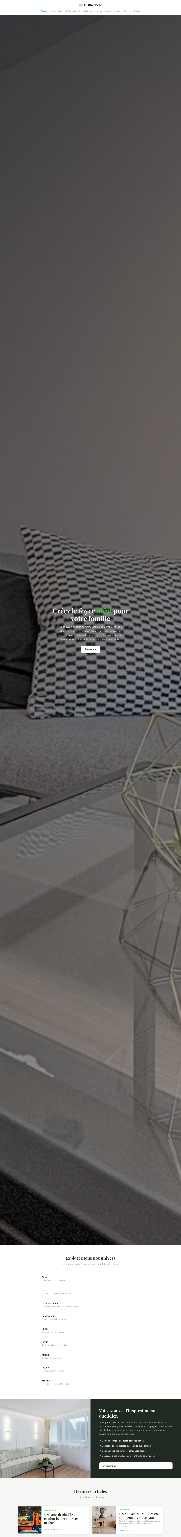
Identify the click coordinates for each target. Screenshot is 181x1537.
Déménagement (73, 11)
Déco (60, 11)
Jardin (108, 11)
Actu (53, 11)
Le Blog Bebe (90, 5)
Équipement (88, 11)
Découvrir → (91, 649)
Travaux (136, 11)
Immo (99, 11)
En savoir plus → (111, 1466)
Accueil (44, 11)
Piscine (127, 11)
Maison (117, 11)
